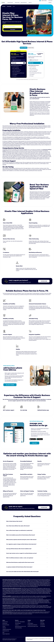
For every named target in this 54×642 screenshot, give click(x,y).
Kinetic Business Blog (18, 627)
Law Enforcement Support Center (33, 626)
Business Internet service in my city (20, 626)
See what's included (10, 384)
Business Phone (17, 2)
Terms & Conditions (9, 639)
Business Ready (23, 47)
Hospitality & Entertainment (7, 629)
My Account (50, 0)
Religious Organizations (6, 633)
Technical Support (18, 623)
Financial (4, 626)
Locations (3, 6)
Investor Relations (30, 623)
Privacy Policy (4, 639)
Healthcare (4, 627)
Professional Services (6, 630)
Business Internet (5, 621)
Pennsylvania (9, 6)
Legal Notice (13, 639)
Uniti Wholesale (42, 626)
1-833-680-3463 (44, 281)
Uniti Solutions (42, 624)
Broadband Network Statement (32, 624)
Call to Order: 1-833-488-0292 (20, 621)
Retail (3, 632)
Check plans (12, 29)
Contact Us (17, 624)
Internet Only (31, 47)
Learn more (34, 443)
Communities (42, 623)
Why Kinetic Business (6, 624)
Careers (29, 621)
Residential (42, 621)
